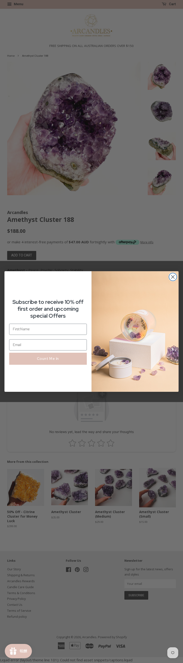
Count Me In (48, 358)
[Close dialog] (173, 277)
